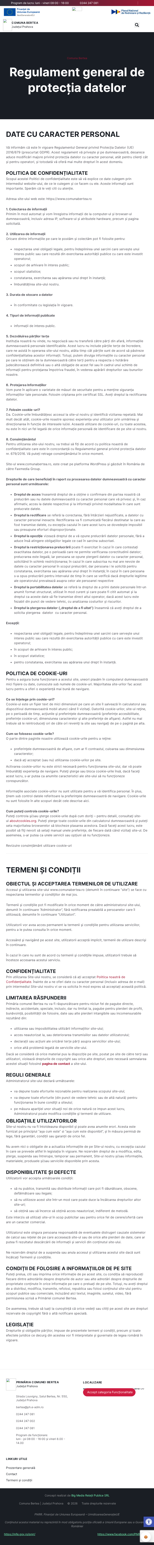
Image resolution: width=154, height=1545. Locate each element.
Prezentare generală (20, 1468)
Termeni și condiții (19, 1480)
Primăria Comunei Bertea (37, 1382)
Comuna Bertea (25, 22)
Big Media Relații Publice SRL (90, 1495)
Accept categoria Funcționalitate (110, 1392)
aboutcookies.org (23, 821)
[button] (137, 25)
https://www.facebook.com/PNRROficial (123, 1534)
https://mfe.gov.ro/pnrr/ (19, 1534)
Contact (11, 1474)
